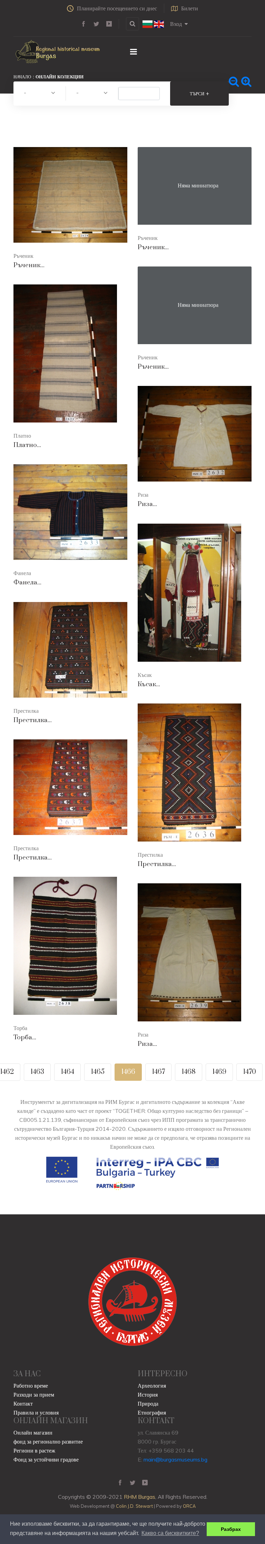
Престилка (26, 710)
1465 (98, 1072)
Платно (22, 435)
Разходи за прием (33, 1394)
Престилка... (32, 720)
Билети (189, 8)
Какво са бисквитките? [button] (170, 1533)
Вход (176, 23)
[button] (39, 93)
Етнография (152, 1412)
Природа (148, 1403)
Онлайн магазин (32, 1432)
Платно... (27, 445)
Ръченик (23, 255)
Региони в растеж (34, 1450)
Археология (152, 1385)
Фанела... (27, 582)
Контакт (23, 1403)
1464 (67, 1072)
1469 (219, 1072)
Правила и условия (36, 1412)
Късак (145, 674)
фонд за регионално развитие (48, 1441)
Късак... (149, 684)
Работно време (30, 1385)
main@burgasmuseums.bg (175, 1459)
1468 (189, 1072)
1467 (158, 1072)
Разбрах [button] (231, 1529)
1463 (37, 1072)
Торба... (24, 1037)
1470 (249, 1072)
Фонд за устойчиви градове (46, 1459)
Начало (22, 76)
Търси (199, 93)
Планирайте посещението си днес (117, 8)
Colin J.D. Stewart (134, 1506)
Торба (20, 1028)
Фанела (22, 573)
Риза (143, 494)
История (148, 1394)
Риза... (147, 504)
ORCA (189, 1506)
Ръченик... (29, 265)
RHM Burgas (139, 1496)
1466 (128, 1072)
